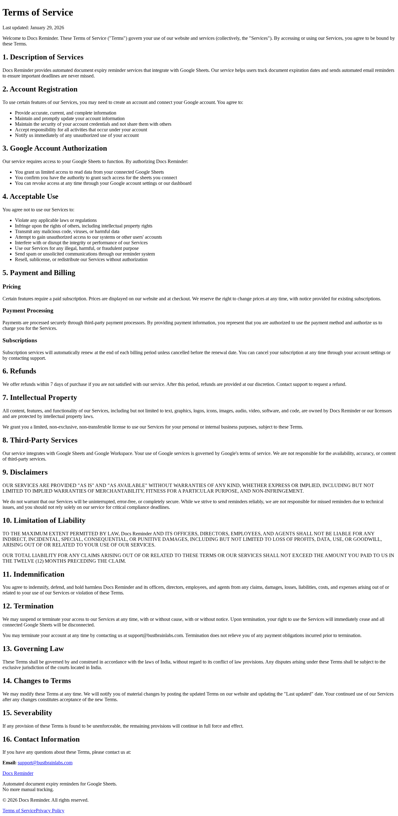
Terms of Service (19, 810)
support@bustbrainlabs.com (45, 762)
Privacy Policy (50, 810)
